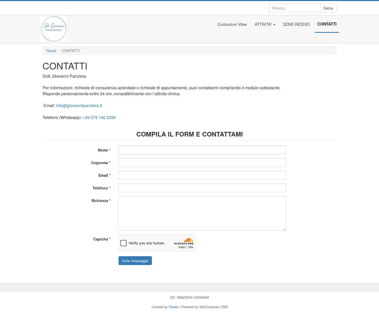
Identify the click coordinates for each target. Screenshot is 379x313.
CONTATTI (326, 24)
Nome (103, 150)
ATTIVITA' (264, 24)
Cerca (328, 8)
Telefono (100, 187)
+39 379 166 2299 (99, 117)
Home (51, 50)
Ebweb (173, 306)
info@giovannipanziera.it (79, 105)
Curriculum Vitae (232, 24)
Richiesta (100, 200)
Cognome (99, 162)
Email (103, 175)
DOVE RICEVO (296, 24)
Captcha (100, 239)
